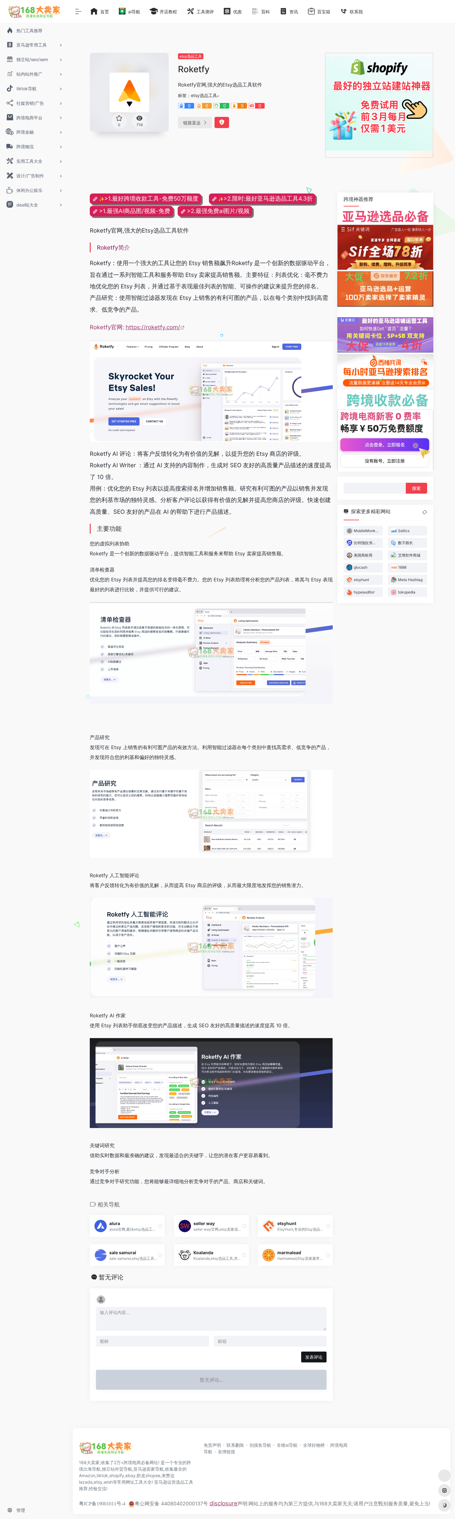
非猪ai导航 (287, 1445)
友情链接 (226, 1451)
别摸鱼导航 (260, 1445)
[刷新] (424, 512)
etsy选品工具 (191, 56)
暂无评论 (111, 1277)
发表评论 (314, 1357)
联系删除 (235, 1445)
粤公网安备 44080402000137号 (171, 1503)
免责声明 (212, 1445)
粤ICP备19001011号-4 (102, 1503)
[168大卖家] (105, 1450)
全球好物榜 (314, 1445)
